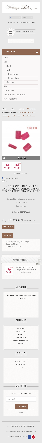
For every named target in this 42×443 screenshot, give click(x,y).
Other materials (9, 91)
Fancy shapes (13, 74)
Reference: (15, 212)
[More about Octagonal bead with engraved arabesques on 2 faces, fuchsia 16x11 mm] (9, 270)
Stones (9, 66)
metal (5, 86)
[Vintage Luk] (21, 7)
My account (11, 22)
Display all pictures (22, 173)
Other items (10, 82)
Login (33, 22)
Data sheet (7, 235)
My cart (19, 22)
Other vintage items (10, 99)
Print (5, 181)
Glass (5, 62)
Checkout (26, 22)
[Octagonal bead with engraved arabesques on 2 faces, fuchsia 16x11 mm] (7, 166)
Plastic (6, 58)
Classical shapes (13, 78)
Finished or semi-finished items (15, 95)
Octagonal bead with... (26, 267)
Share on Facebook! (11, 178)
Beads (8, 70)
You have (24, 31)
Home (4, 109)
